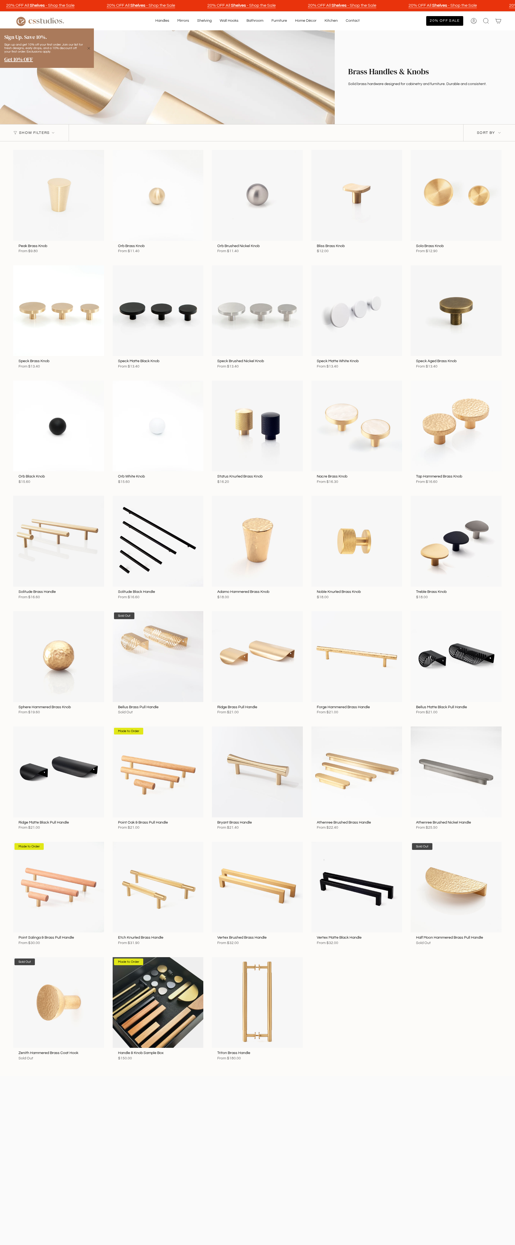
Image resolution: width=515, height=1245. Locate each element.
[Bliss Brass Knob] (356, 195)
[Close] (89, 48)
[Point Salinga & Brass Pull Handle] (58, 887)
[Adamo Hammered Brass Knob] (257, 541)
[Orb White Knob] (158, 426)
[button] (162, 21)
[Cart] (498, 20)
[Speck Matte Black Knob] (158, 310)
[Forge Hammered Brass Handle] (356, 656)
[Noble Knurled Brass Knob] (356, 541)
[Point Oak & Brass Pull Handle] (158, 771)
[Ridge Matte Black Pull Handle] (58, 771)
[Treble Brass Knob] (456, 541)
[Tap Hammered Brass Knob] (456, 426)
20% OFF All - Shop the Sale (40, 5)
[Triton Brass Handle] (257, 1002)
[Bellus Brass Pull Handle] (158, 656)
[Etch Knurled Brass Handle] (158, 887)
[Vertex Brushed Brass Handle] (257, 887)
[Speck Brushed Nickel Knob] (257, 310)
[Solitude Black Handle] (158, 541)
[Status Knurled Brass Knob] (257, 426)
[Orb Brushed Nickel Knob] (257, 195)
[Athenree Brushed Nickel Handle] (456, 771)
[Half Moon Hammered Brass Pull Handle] (456, 887)
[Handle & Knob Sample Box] (158, 1002)
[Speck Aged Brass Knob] (456, 310)
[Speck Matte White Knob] (356, 310)
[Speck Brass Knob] (58, 310)
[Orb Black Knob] (58, 426)
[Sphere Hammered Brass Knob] (58, 656)
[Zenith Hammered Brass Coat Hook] (58, 1002)
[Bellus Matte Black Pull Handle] (456, 656)
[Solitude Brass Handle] (58, 541)
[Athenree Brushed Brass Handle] (356, 771)
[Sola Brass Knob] (456, 195)
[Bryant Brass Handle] (257, 771)
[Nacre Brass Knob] (356, 426)
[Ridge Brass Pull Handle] (257, 656)
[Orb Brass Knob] (158, 195)
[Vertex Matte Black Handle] (356, 887)
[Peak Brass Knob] (58, 195)
